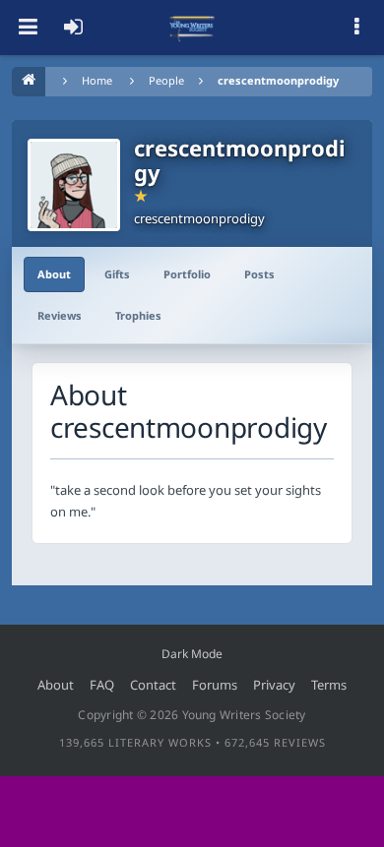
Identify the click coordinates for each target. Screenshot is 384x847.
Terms (329, 685)
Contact (153, 685)
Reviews (59, 315)
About (54, 274)
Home (97, 80)
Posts (259, 274)
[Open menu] (27, 27)
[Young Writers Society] (192, 27)
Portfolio (187, 274)
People (166, 80)
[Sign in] (73, 27)
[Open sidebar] (356, 27)
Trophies (138, 315)
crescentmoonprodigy (278, 80)
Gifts (117, 274)
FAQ (102, 685)
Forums (214, 685)
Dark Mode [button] (192, 653)
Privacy (274, 685)
